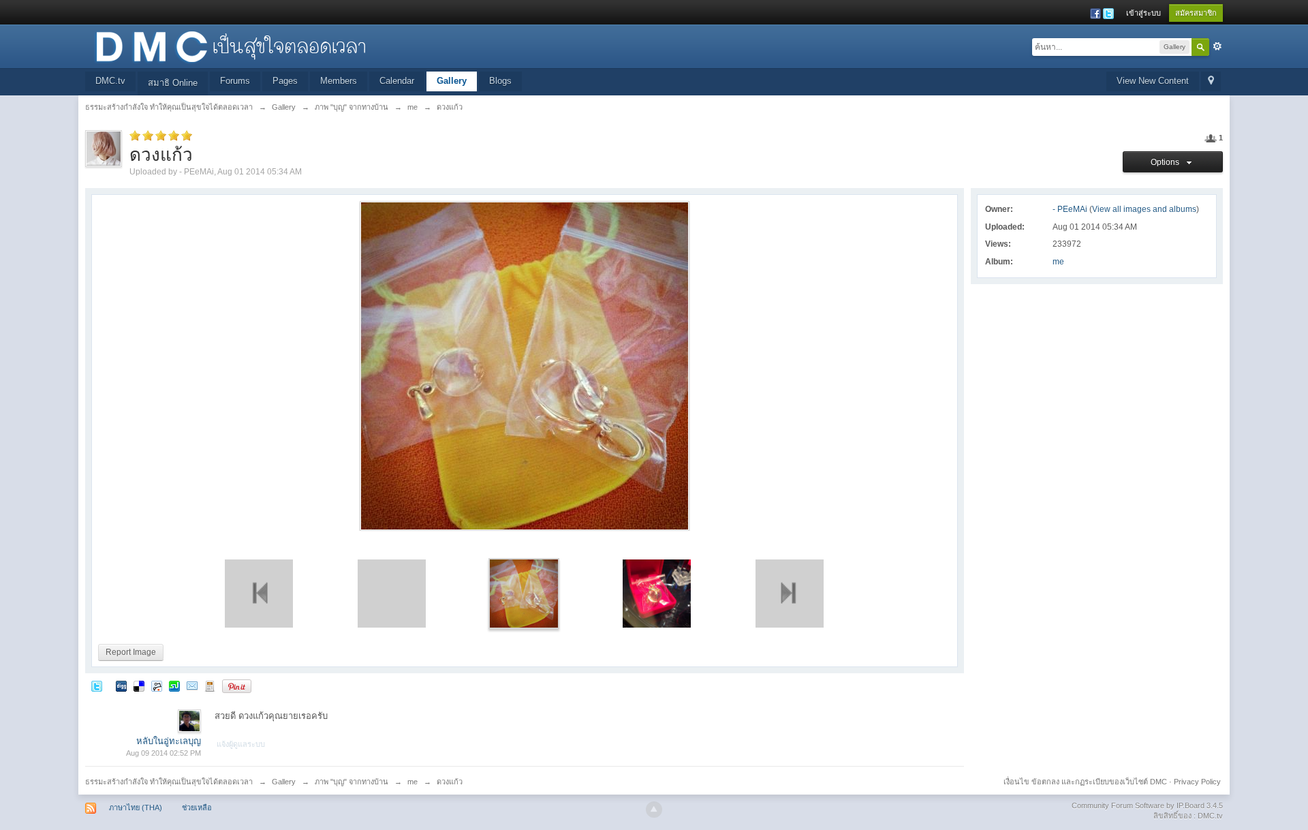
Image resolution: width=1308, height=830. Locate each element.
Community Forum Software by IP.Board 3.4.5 (1147, 805)
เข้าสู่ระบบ (1143, 13)
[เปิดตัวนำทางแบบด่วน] (1211, 81)
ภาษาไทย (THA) (135, 807)
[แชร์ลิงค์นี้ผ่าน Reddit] (156, 686)
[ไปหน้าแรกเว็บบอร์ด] (230, 45)
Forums (235, 81)
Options (1167, 162)
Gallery (452, 81)
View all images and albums (1144, 209)
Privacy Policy (1197, 782)
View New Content (1153, 81)
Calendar (396, 81)
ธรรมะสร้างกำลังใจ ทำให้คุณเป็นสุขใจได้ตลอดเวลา (169, 782)
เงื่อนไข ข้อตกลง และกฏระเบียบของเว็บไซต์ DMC (1085, 782)
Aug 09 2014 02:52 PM (163, 753)
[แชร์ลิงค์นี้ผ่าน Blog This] (209, 686)
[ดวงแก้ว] (523, 593)
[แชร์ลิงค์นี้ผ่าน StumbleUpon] (174, 686)
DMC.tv (110, 81)
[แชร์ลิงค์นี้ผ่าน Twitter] (96, 686)
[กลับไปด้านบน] (654, 809)
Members (338, 81)
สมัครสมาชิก (1196, 13)
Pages (285, 81)
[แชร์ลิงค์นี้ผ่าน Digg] (121, 686)
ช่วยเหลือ (197, 807)
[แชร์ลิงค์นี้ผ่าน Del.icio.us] (139, 686)
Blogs (500, 81)
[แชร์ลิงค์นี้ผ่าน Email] (192, 686)
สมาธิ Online (173, 83)
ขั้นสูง (1217, 46)
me (1058, 261)
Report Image (131, 652)
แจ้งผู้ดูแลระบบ (241, 744)
